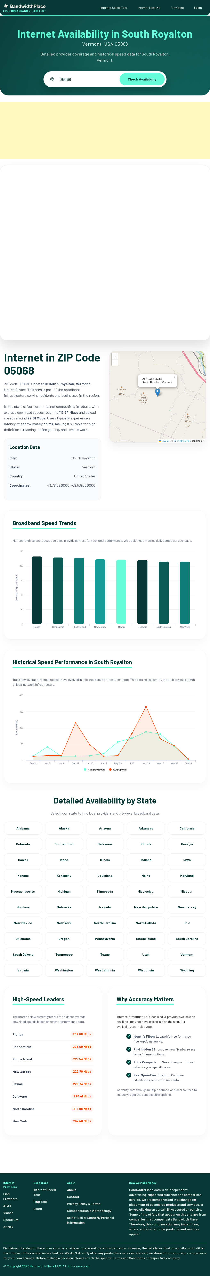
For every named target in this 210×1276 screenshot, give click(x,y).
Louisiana (104, 875)
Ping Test (40, 1201)
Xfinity (8, 1226)
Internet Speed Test (113, 7)
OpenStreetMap (182, 440)
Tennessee (64, 954)
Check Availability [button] (142, 79)
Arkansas (146, 828)
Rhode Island (146, 939)
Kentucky (64, 875)
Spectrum (10, 1220)
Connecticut (64, 844)
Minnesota (105, 891)
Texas (105, 954)
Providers (177, 7)
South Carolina (187, 939)
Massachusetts (23, 891)
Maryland (187, 875)
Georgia (187, 844)
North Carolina (105, 923)
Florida (146, 844)
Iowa (187, 860)
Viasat (8, 1213)
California (187, 828)
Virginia (23, 970)
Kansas (23, 875)
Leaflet (165, 440)
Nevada (105, 907)
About (71, 1190)
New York (64, 923)
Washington (64, 970)
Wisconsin (146, 970)
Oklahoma (23, 939)
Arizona (105, 828)
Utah (146, 954)
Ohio (187, 923)
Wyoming (187, 970)
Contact (73, 1197)
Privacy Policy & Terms (83, 1204)
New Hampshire (146, 907)
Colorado (23, 844)
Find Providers (10, 1196)
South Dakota (23, 954)
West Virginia (105, 970)
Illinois (105, 860)
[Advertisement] (105, 130)
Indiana (145, 860)
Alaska (64, 828)
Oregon (64, 939)
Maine (146, 875)
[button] (157, 392)
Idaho (64, 860)
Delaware (105, 844)
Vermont (187, 954)
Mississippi (146, 891)
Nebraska (64, 907)
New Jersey (187, 907)
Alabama (23, 828)
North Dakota (146, 923)
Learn (198, 7)
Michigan (64, 891)
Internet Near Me (149, 7)
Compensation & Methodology (89, 1211)
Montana (23, 907)
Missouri (187, 891)
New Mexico (23, 923)
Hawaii (23, 860)
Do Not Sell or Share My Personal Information (90, 1220)
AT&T (7, 1206)
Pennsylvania (105, 939)
